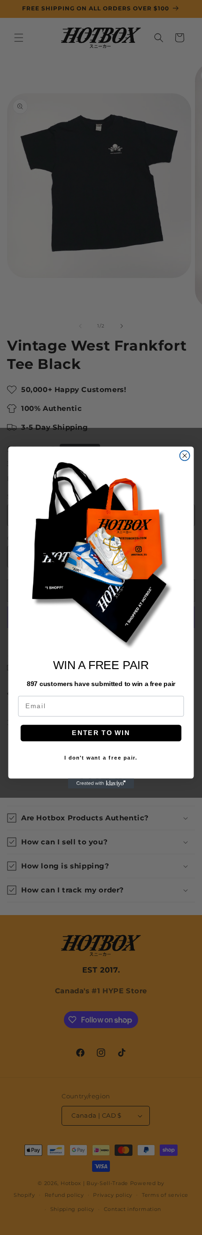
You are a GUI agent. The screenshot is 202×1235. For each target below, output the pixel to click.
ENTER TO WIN (101, 732)
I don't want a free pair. (100, 758)
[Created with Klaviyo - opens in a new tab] (101, 783)
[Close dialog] (185, 455)
